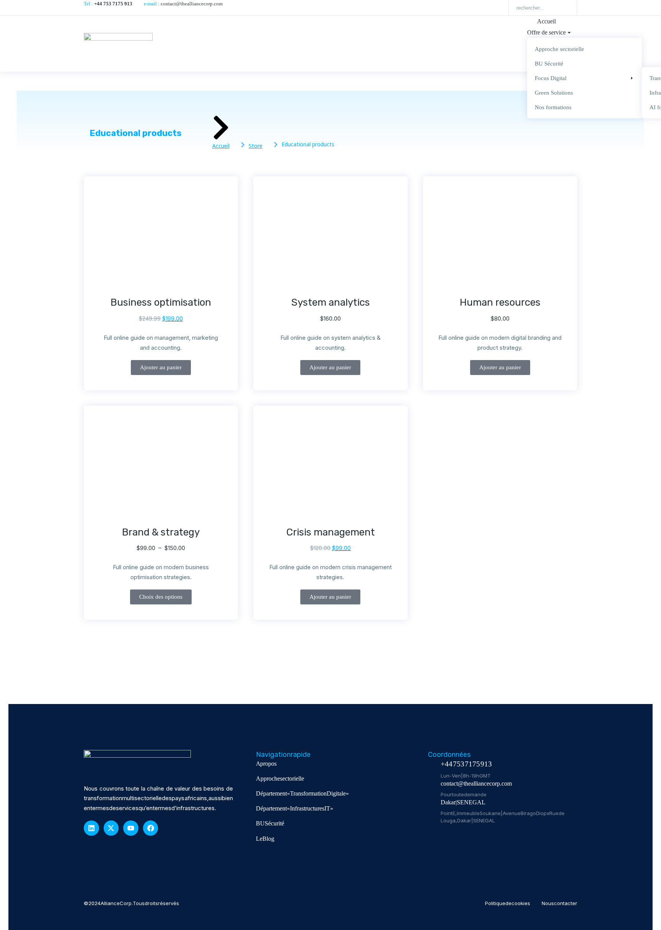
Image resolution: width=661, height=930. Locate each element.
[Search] (565, 7)
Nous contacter (559, 903)
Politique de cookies (507, 903)
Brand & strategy (161, 532)
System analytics (330, 302)
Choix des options (160, 597)
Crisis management (330, 532)
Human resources (500, 302)
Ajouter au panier (161, 367)
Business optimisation (161, 302)
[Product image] (160, 238)
